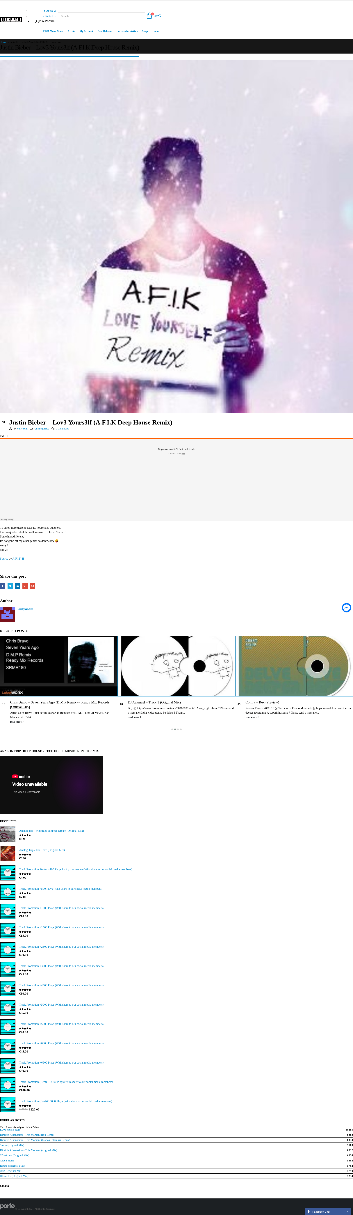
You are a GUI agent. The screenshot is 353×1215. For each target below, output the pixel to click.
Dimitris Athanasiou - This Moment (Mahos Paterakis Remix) (35, 1139)
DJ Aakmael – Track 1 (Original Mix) (36, 702)
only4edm (22, 428)
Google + (25, 586)
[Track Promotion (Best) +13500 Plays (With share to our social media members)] (7, 1085)
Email (32, 586)
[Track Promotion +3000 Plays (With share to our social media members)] (7, 970)
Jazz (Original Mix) (11, 1170)
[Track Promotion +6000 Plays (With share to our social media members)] (7, 1047)
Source (4, 558)
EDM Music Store (53, 31)
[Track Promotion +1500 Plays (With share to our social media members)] (7, 931)
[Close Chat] (347, 1211)
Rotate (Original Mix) (12, 1165)
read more (16, 717)
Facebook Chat (321, 1211)
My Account (86, 31)
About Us (51, 10)
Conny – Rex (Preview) (144, 702)
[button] (172, 729)
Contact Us (50, 16)
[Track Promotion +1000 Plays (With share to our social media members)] (7, 912)
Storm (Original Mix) (12, 1145)
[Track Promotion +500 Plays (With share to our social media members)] (7, 892)
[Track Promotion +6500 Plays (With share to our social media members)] (7, 1066)
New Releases (105, 31)
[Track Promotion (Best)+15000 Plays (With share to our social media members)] (7, 1105)
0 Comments (62, 428)
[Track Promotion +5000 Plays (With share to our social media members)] (7, 1008)
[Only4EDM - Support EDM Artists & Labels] (11, 19)
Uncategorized (41, 428)
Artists (71, 31)
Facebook (2, 586)
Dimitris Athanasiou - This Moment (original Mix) (28, 1150)
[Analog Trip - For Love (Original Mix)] (7, 854)
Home (155, 31)
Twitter (10, 586)
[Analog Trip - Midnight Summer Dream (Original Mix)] (7, 834)
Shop (145, 31)
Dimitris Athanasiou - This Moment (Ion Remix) (27, 1134)
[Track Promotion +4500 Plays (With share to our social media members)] (7, 989)
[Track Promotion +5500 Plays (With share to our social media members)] (7, 1027)
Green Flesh (7, 1160)
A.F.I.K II (18, 558)
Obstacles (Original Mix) (14, 1176)
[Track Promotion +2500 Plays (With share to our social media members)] (7, 950)
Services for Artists (127, 31)
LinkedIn (17, 586)
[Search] (141, 16)
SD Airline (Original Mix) (14, 1155)
